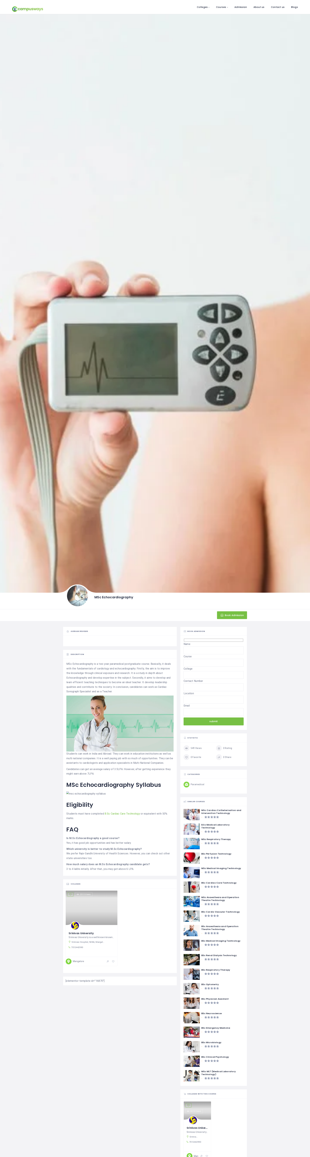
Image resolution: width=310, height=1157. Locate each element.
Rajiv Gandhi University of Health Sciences (104, 853)
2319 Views (85, 894)
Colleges (202, 7)
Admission (240, 7)
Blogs (294, 7)
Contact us (278, 7)
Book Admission (234, 615)
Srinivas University (81, 933)
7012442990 (77, 947)
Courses (221, 7)
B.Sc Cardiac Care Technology (122, 813)
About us (258, 7)
